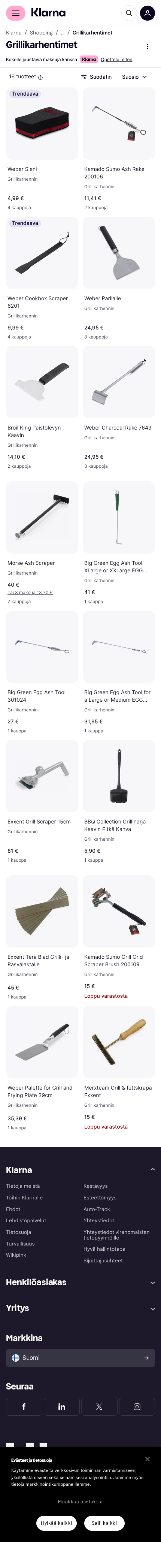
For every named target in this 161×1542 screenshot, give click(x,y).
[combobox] (134, 77)
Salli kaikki (104, 1523)
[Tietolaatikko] (40, 77)
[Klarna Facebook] (24, 1407)
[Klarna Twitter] (99, 1407)
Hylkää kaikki (56, 1523)
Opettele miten (117, 59)
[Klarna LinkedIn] (62, 1407)
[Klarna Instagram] (137, 1407)
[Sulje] (147, 1459)
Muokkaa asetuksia (80, 1502)
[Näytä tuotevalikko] (147, 46)
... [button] (62, 33)
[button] (42, 593)
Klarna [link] (13, 33)
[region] (80, 1494)
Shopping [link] (41, 33)
